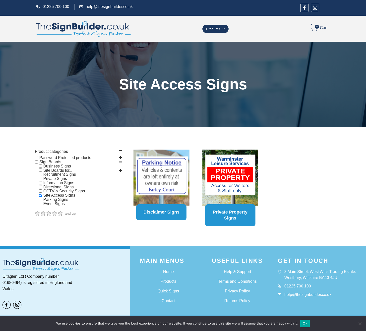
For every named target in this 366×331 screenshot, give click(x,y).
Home (168, 272)
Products (213, 29)
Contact (168, 301)
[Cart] (314, 27)
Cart (323, 28)
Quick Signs (168, 291)
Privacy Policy (237, 291)
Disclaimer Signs (161, 212)
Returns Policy (237, 301)
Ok (305, 323)
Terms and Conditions (237, 281)
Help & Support (237, 272)
